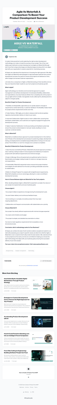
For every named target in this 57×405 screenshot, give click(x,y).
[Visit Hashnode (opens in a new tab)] (28, 398)
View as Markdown (40, 21)
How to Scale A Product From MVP (18, 2)
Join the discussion (47, 261)
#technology (31, 251)
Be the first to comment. (32, 265)
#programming (9, 251)
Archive (27, 387)
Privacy (31, 387)
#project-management (20, 251)
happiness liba (13, 57)
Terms (35, 387)
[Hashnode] (28, 377)
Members (22, 387)
